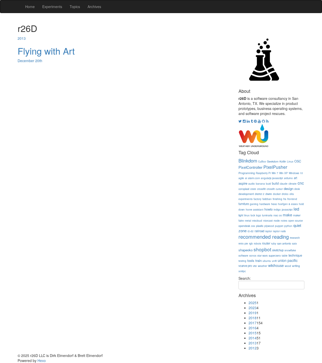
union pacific (288, 260)
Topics (75, 6)
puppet (279, 226)
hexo (274, 204)
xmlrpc (242, 271)
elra (292, 194)
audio (251, 183)
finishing (277, 199)
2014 (253, 337)
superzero (275, 255)
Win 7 (275, 173)
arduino (288, 178)
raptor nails (279, 231)
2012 (253, 347)
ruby (273, 243)
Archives (94, 6)
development (246, 194)
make (287, 214)
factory (257, 199)
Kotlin (282, 161)
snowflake (290, 250)
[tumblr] (252, 121)
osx (253, 226)
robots (257, 243)
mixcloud (257, 220)
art (295, 178)
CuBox (262, 161)
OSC (297, 161)
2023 (253, 307)
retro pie (243, 243)
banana (260, 183)
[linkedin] (249, 121)
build (275, 183)
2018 (253, 317)
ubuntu (267, 261)
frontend (292, 199)
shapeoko (245, 250)
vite (255, 266)
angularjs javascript (272, 178)
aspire (242, 183)
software (243, 255)
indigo (277, 209)
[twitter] (240, 121)
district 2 (259, 194)
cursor (279, 189)
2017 (253, 322)
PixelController (250, 167)
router (266, 243)
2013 (22, 38)
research (295, 237)
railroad (259, 231)
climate (293, 183)
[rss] (267, 121)
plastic (259, 226)
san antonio (284, 243)
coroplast (243, 189)
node (277, 220)
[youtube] (260, 121)
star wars (262, 255)
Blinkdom (247, 160)
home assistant (254, 209)
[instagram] (245, 121)
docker (277, 194)
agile (241, 178)
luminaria (267, 215)
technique (295, 255)
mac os (277, 215)
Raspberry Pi (263, 173)
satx (294, 243)
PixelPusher (275, 167)
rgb (251, 243)
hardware (264, 204)
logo (258, 215)
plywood (269, 226)
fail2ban (267, 199)
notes (284, 220)
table (285, 255)
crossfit (271, 189)
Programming (246, 173)
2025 (253, 302)
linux (247, 215)
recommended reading (263, 236)
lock (253, 215)
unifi (274, 261)
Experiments (52, 6)
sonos (252, 255)
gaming (254, 204)
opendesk (244, 226)
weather (262, 266)
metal (248, 220)
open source (295, 220)
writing (296, 266)
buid (268, 183)
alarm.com (254, 178)
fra (284, 199)
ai (246, 178)
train (258, 260)
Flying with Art (46, 50)
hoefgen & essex (288, 204)
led (296, 209)
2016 (253, 327)
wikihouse (276, 265)
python (288, 226)
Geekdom (272, 161)
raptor (268, 231)
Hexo (41, 360)
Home (30, 6)
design (288, 188)
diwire (268, 194)
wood (288, 266)
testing (242, 261)
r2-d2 (251, 231)
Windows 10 (296, 173)
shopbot (262, 249)
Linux (290, 161)
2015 (253, 332)
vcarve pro (245, 266)
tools (250, 260)
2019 (253, 312)
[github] (264, 121)
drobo (285, 194)
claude (284, 183)
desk (297, 189)
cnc (301, 183)
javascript (287, 209)
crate (253, 189)
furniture (243, 204)
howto (268, 209)
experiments (245, 199)
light (240, 215)
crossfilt (261, 189)
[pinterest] (256, 121)
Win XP (283, 173)
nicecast (268, 220)
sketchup (278, 250)
